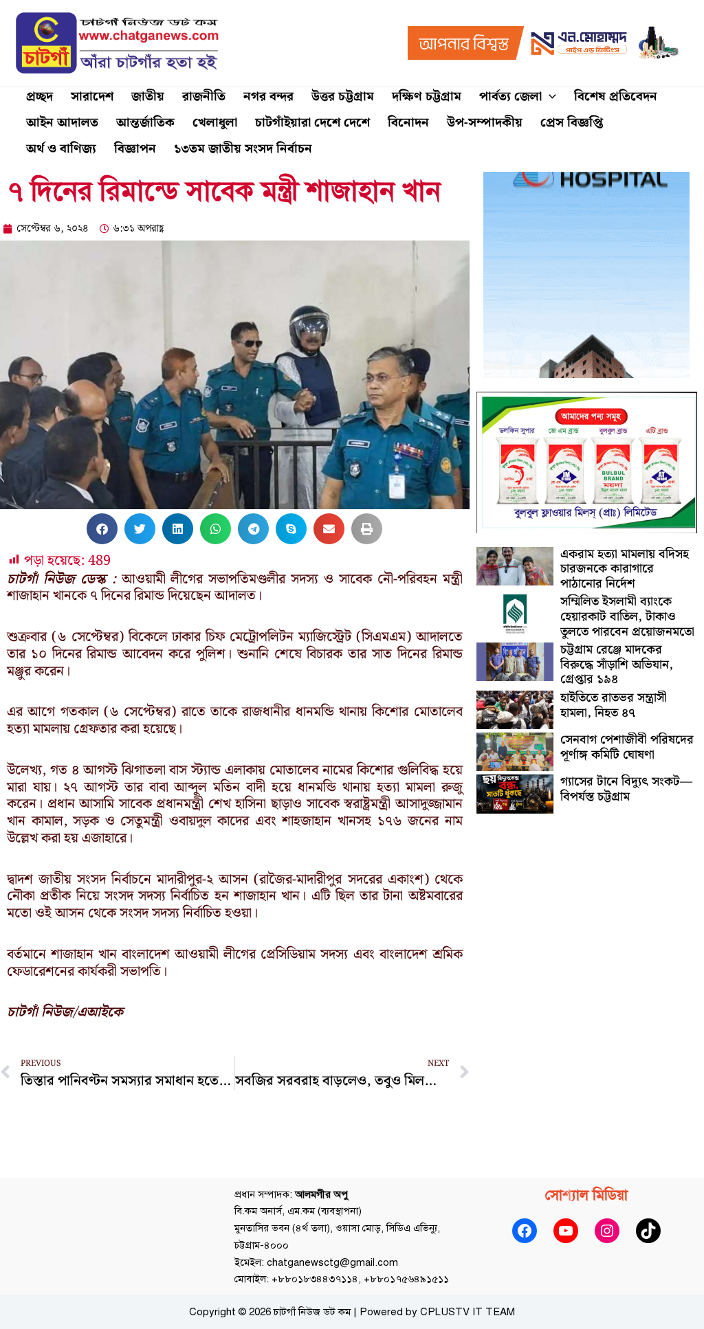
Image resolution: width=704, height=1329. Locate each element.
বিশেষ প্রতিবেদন (615, 97)
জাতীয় (147, 97)
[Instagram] (607, 1230)
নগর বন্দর (268, 97)
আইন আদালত (62, 123)
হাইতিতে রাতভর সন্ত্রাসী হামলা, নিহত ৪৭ (613, 705)
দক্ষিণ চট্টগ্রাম (426, 97)
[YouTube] (565, 1230)
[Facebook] (524, 1230)
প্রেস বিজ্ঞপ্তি (571, 123)
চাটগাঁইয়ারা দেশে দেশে (312, 123)
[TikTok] (648, 1230)
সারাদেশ (92, 97)
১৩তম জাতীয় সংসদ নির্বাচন (243, 149)
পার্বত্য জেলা (510, 97)
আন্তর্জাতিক (145, 123)
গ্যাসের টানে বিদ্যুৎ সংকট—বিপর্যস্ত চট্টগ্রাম (626, 789)
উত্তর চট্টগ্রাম (342, 97)
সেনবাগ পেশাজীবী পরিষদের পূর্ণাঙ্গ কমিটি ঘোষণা (627, 747)
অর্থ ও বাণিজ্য (61, 149)
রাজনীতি (204, 97)
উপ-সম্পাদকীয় (484, 123)
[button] (549, 97)
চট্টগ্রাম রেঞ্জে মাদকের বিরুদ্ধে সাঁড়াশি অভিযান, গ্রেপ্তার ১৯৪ (616, 664)
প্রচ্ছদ (39, 97)
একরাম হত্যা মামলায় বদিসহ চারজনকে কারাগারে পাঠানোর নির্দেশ (624, 569)
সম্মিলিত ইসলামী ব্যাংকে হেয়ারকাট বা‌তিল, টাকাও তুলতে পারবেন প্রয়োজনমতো (627, 616)
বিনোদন (408, 123)
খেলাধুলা (214, 123)
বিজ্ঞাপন (135, 149)
